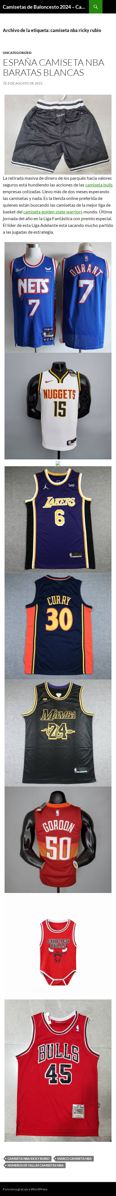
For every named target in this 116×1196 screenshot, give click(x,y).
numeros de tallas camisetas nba (36, 1165)
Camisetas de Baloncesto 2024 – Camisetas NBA (46, 7)
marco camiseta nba (74, 1158)
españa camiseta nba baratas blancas (53, 67)
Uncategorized (17, 53)
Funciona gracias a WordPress (25, 1189)
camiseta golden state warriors (52, 211)
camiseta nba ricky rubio (29, 1158)
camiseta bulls (99, 184)
